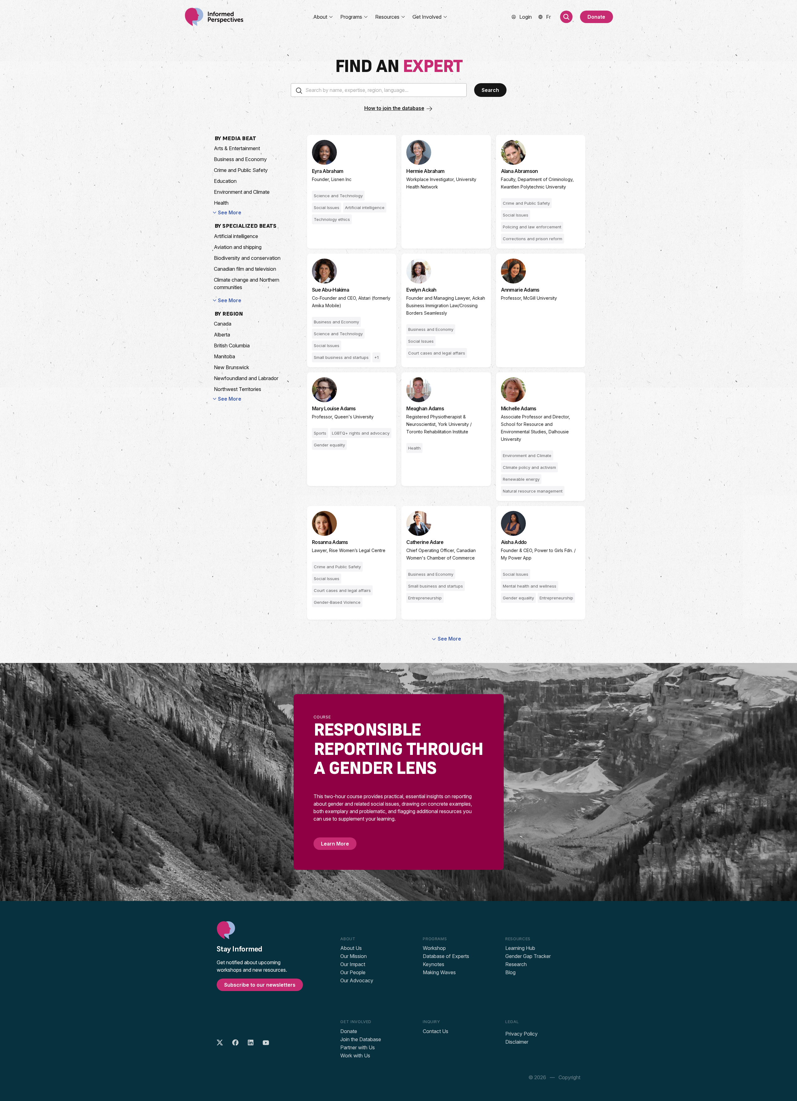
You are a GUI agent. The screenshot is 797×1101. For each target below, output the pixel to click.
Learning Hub (520, 948)
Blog (510, 972)
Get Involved (427, 17)
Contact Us (435, 1031)
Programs (351, 17)
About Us (351, 948)
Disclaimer (516, 1042)
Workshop (434, 948)
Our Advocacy (356, 980)
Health (221, 203)
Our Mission (353, 956)
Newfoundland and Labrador (246, 378)
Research (516, 964)
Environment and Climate (242, 192)
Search (490, 90)
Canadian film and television (245, 269)
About (320, 17)
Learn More (335, 844)
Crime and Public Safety (241, 170)
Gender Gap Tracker (528, 956)
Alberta (222, 334)
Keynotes (433, 964)
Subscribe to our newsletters (259, 985)
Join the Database (360, 1039)
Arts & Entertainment (237, 148)
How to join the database (394, 108)
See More (229, 212)
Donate (596, 17)
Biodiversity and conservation (247, 258)
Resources (387, 17)
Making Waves (439, 972)
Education (225, 181)
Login (525, 17)
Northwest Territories (237, 389)
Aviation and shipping (238, 247)
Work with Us (355, 1055)
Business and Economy (240, 159)
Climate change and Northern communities (246, 283)
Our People (352, 972)
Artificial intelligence (236, 236)
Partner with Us (357, 1047)
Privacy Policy (521, 1034)
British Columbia (232, 345)
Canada (222, 324)
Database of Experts (446, 956)
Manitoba (224, 356)
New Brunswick (231, 367)
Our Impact (352, 964)
